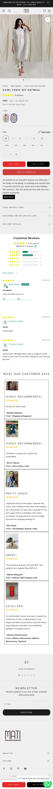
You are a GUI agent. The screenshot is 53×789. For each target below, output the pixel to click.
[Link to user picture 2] (23, 304)
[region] (26, 665)
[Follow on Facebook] (4, 768)
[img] (8, 280)
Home (5, 86)
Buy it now (14, 164)
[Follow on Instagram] (11, 768)
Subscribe (26, 712)
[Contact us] (47, 783)
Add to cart (38, 164)
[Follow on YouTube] (25, 768)
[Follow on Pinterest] (18, 768)
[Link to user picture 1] (9, 304)
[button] (9, 95)
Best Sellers (16, 86)
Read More (9, 197)
